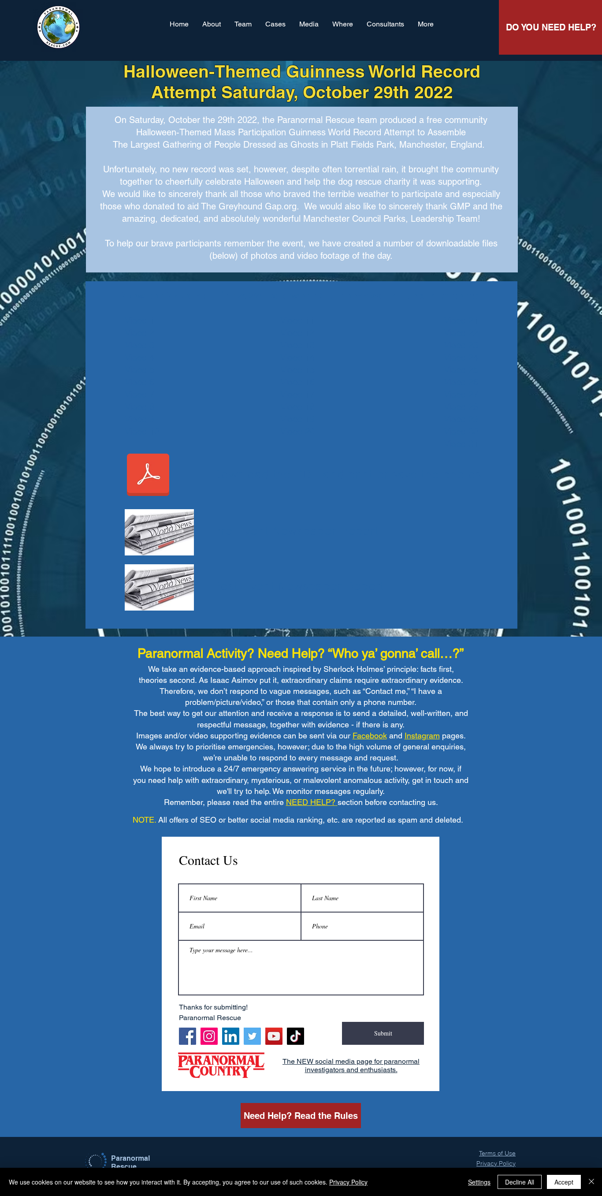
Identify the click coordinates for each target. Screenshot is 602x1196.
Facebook (370, 735)
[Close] (591, 1182)
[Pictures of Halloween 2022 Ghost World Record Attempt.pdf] (148, 476)
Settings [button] (479, 1181)
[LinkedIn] (230, 1036)
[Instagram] (209, 1036)
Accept (563, 1181)
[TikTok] (295, 1036)
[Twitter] (252, 1036)
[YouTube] (273, 1036)
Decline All (519, 1181)
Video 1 (139, 320)
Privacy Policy (348, 1181)
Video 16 (297, 382)
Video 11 (297, 320)
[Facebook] (187, 1036)
